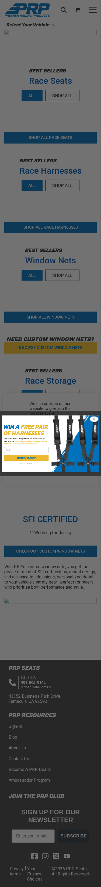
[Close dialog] (94, 419)
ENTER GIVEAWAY (26, 458)
